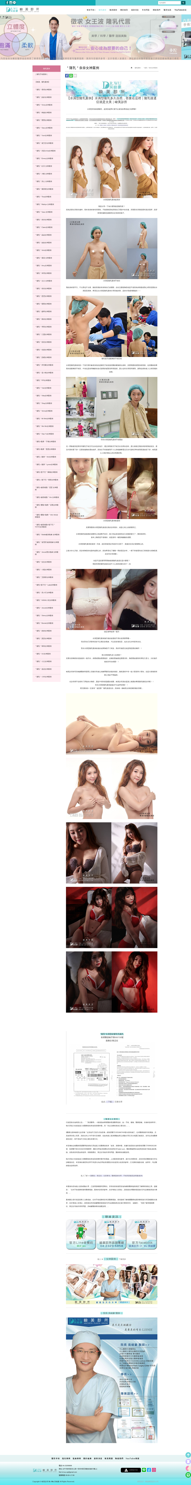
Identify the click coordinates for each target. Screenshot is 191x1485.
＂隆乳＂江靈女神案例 (43, 334)
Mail (60, 1472)
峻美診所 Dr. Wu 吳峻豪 (23, 10)
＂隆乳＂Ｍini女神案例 (43, 250)
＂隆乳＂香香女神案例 (43, 89)
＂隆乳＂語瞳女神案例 (43, 357)
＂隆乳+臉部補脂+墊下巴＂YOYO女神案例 (45, 526)
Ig (11, 2)
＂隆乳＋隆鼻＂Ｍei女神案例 (45, 457)
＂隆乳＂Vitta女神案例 (43, 396)
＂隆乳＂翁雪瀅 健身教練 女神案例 (47, 543)
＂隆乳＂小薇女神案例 (43, 570)
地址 (60, 1469)
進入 (99, 1259)
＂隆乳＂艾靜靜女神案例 (44, 577)
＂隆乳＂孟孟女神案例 (43, 669)
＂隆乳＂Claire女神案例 (43, 227)
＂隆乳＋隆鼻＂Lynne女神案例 (46, 464)
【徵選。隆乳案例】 (42, 82)
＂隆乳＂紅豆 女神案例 (43, 166)
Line (14, 2)
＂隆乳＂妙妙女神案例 (43, 97)
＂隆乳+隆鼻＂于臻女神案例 (45, 441)
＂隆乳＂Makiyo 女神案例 (44, 204)
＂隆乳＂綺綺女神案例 (43, 631)
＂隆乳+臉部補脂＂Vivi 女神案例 (47, 497)
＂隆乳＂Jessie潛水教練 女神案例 (46, 553)
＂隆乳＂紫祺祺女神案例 (44, 189)
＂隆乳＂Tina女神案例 (43, 197)
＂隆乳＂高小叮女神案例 (44, 592)
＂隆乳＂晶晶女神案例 (43, 235)
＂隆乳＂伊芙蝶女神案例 (44, 365)
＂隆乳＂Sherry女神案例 (44, 615)
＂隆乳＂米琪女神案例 (43, 273)
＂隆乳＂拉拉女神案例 (43, 562)
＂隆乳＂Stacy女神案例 (43, 128)
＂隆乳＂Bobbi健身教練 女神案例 (47, 534)
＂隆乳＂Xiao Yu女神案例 (44, 434)
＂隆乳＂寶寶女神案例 (43, 120)
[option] (95, 37)
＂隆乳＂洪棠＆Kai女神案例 (45, 151)
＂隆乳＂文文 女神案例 (43, 281)
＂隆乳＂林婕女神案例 (43, 112)
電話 (60, 1465)
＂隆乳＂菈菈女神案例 (43, 342)
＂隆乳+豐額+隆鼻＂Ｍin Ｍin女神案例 (46, 516)
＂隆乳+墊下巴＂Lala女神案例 (46, 585)
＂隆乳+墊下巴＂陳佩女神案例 (46, 472)
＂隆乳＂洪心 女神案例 (43, 181)
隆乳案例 (137, 68)
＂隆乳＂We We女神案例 (44, 426)
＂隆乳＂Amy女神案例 (43, 265)
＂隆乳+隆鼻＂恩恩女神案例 (45, 449)
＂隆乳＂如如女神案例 (43, 243)
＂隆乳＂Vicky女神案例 (43, 105)
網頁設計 (140, 1481)
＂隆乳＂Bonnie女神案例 (44, 623)
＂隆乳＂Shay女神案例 (43, 403)
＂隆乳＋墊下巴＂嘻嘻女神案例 (46, 480)
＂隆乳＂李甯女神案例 (43, 327)
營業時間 (62, 1475)
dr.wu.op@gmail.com (69, 1472)
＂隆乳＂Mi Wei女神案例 (44, 418)
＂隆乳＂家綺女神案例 (43, 319)
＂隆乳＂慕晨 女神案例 (43, 258)
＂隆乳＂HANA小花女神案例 (45, 600)
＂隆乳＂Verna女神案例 (43, 411)
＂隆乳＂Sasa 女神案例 (43, 212)
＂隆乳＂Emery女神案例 (44, 158)
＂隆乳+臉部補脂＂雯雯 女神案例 (46, 488)
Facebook (7, 2)
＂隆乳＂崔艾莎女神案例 (44, 143)
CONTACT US (133, 1470)
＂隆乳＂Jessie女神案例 (44, 608)
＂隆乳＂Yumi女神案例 (43, 135)
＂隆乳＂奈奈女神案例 (43, 220)
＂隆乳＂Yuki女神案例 (43, 388)
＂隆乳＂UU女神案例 (43, 654)
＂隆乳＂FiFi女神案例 (43, 380)
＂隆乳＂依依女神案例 (43, 288)
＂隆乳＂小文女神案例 (43, 661)
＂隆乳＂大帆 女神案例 (43, 174)
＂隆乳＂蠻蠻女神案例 (43, 304)
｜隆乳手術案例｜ (41, 74)
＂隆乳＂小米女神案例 (43, 677)
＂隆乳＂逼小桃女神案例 (44, 373)
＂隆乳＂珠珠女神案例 (43, 646)
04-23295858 (67, 1465)
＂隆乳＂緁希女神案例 (43, 311)
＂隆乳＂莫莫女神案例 (43, 638)
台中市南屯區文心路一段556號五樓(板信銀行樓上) (79, 1469)
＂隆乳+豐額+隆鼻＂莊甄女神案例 (46, 506)
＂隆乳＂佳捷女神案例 (43, 350)
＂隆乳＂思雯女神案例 (43, 296)
